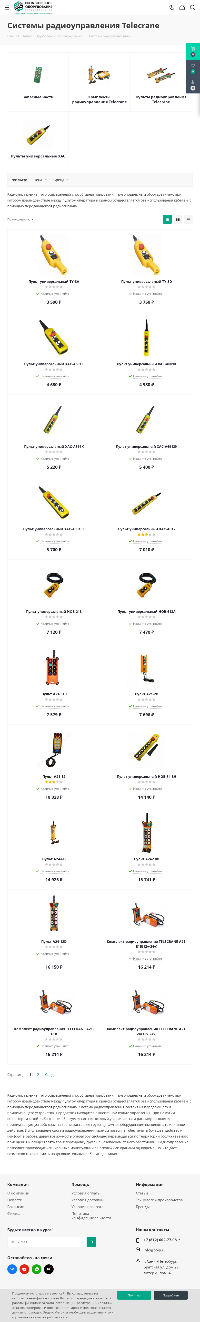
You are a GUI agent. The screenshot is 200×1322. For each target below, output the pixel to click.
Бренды (143, 1206)
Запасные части (38, 96)
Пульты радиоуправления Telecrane (161, 99)
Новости (14, 1199)
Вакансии (16, 1206)
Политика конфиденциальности (91, 1215)
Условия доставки (87, 1199)
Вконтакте (12, 1269)
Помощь (80, 1184)
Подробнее (171, 1295)
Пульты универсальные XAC (38, 156)
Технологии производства (159, 1199)
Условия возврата (87, 1206)
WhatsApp (36, 1269)
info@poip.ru (155, 1250)
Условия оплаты (85, 1193)
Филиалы (15, 1213)
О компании (18, 1193)
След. (50, 1074)
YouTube (24, 1269)
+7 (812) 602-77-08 (160, 1239)
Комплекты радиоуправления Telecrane (99, 99)
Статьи (142, 1193)
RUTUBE (49, 1269)
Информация (149, 1184)
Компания (18, 1184)
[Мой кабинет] (182, 7)
